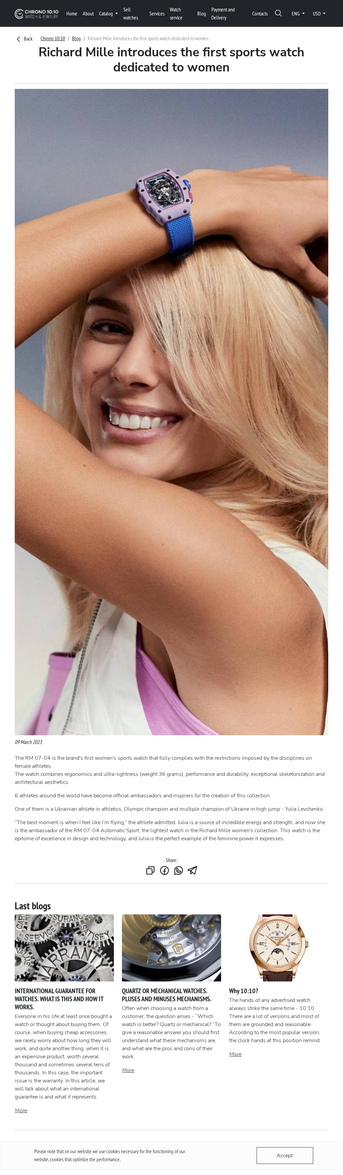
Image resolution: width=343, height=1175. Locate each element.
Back (27, 38)
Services (156, 13)
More (21, 1110)
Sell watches (130, 13)
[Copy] (150, 871)
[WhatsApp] (179, 871)
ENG (296, 13)
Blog (201, 13)
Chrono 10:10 (53, 38)
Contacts (260, 13)
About (88, 13)
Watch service (176, 13)
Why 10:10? (243, 990)
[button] (278, 13)
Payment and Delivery (223, 13)
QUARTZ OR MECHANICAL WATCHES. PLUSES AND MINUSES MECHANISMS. (166, 994)
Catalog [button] (106, 13)
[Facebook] (164, 871)
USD (317, 13)
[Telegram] (193, 871)
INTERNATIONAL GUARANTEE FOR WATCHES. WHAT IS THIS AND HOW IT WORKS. (59, 998)
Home (71, 13)
